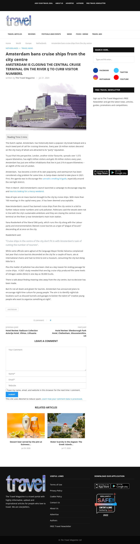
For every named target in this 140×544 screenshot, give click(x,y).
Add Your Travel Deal (44, 3)
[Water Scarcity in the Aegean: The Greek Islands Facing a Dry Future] (66, 425)
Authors (80, 3)
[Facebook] (65, 7)
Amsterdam (12, 309)
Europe (28, 43)
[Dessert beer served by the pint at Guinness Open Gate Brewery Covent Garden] (26, 425)
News (69, 34)
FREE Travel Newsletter (95, 3)
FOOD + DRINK (82, 34)
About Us (59, 3)
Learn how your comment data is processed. (62, 399)
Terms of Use (56, 484)
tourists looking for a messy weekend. (27, 191)
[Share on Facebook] (54, 320)
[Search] (133, 34)
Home (8, 43)
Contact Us (55, 502)
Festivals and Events (51, 34)
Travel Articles (15, 34)
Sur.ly (110, 510)
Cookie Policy (56, 496)
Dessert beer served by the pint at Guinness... (26, 443)
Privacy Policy (56, 490)
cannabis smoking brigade (54, 178)
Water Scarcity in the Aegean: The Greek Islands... (66, 443)
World (18, 43)
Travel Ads (97, 34)
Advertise (70, 3)
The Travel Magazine (25, 78)
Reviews (31, 34)
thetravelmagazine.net (106, 504)
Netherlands (41, 43)
